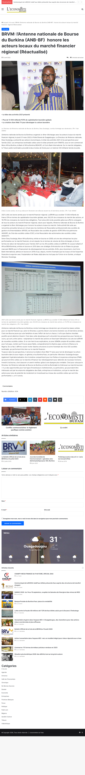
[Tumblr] (35, 400)
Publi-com (5, 710)
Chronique (5, 682)
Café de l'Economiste (8, 679)
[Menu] (3, 10)
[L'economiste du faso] (16, 9)
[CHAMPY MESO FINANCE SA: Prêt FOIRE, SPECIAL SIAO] (7, 577)
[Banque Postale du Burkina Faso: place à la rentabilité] (7, 604)
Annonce (4, 676)
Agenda (4, 672)
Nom (4, 501)
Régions (4, 713)
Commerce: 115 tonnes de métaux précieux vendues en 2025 (36, 647)
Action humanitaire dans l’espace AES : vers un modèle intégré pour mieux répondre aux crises (48, 638)
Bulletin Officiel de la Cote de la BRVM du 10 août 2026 (34, 629)
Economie (5, 693)
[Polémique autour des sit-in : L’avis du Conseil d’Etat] (70, 448)
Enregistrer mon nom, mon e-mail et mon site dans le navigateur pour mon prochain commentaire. (35, 518)
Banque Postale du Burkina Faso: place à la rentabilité (33, 601)
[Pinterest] (40, 400)
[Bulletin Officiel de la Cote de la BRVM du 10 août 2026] (7, 632)
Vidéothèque (6, 723)
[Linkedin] (30, 400)
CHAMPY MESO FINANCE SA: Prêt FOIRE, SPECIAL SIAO (34, 574)
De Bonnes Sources (8, 686)
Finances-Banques (8, 699)
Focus (3, 703)
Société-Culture (7, 717)
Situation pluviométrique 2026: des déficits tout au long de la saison (39, 654)
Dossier (4, 689)
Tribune (4, 720)
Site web (47, 510)
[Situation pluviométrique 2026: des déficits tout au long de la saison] (7, 657)
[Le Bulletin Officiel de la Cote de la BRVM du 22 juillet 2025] (14, 448)
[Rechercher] (82, 10)
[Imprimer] (60, 400)
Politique (4, 706)
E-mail (4, 510)
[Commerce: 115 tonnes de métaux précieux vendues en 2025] (7, 649)
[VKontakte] (50, 400)
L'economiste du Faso (37, 732)
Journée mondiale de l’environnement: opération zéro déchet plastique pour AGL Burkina (42, 459)
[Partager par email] (55, 400)
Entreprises (5, 696)
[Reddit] (45, 400)
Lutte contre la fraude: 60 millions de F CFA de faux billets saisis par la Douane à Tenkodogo (47, 610)
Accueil (5, 22)
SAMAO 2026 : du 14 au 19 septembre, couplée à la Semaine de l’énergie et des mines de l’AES (47, 592)
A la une (11, 22)
